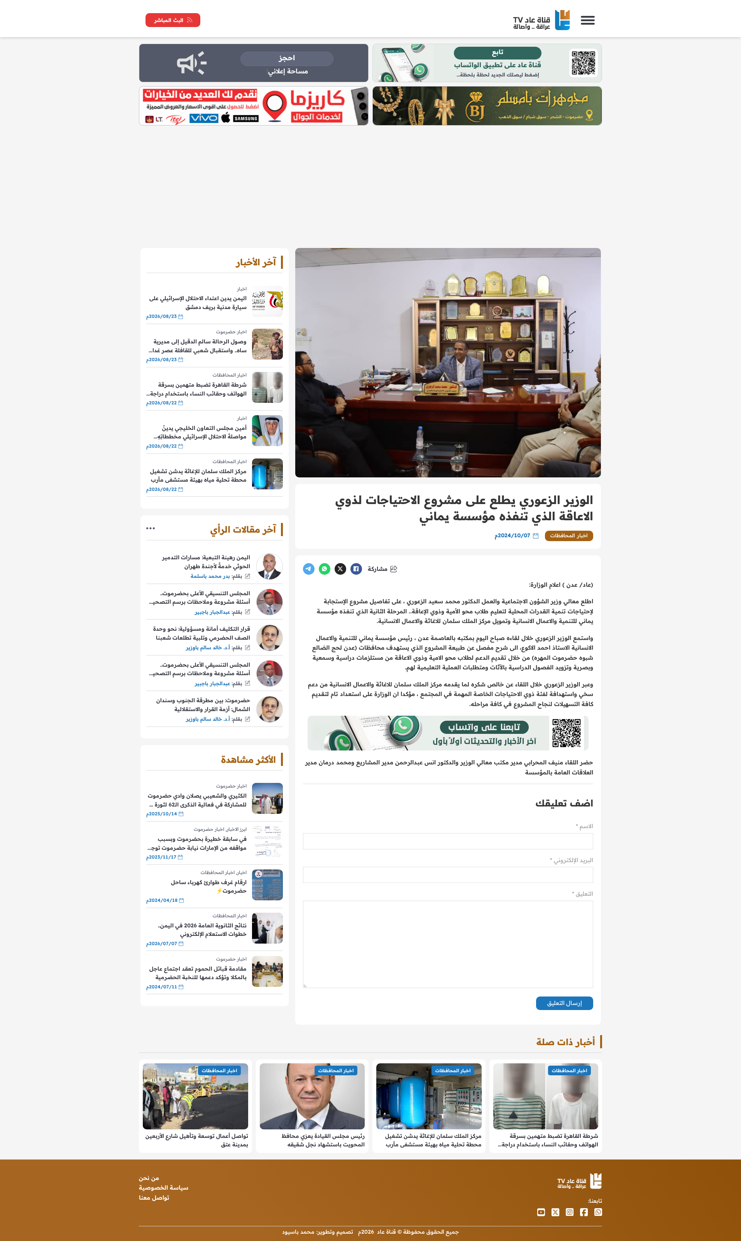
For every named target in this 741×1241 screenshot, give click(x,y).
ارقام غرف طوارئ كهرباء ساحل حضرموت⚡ (209, 886)
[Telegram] (309, 569)
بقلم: (237, 576)
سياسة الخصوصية (163, 1187)
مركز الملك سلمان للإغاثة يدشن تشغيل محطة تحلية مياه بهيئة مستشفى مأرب (198, 475)
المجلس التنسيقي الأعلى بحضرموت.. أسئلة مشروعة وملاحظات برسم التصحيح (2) (199, 669)
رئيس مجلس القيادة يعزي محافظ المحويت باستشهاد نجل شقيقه (323, 1140)
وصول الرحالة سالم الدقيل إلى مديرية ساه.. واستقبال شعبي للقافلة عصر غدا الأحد (199, 346)
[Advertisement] (370, 183)
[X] (340, 569)
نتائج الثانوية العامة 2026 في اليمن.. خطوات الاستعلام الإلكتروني (202, 929)
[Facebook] (356, 569)
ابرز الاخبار (237, 829)
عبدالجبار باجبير (212, 612)
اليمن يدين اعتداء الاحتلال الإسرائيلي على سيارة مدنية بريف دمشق (198, 302)
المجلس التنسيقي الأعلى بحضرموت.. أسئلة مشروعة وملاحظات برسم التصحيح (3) (199, 598)
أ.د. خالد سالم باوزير (208, 647)
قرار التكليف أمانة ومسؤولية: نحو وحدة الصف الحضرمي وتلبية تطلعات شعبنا (201, 633)
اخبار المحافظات (569, 535)
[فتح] (588, 20)
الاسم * (584, 826)
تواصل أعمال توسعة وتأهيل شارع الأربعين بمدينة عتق (196, 1140)
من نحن (149, 1178)
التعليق (582, 893)
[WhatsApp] (324, 569)
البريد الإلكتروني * (571, 860)
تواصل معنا (154, 1197)
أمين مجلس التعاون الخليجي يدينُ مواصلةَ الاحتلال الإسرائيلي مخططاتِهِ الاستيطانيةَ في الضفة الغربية (202, 432)
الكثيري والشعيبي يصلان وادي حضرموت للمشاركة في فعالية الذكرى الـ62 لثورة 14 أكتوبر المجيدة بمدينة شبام (197, 800)
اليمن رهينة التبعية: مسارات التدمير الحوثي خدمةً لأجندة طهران (206, 561)
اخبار (242, 289)
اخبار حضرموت (231, 331)
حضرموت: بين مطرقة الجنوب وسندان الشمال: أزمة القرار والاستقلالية (203, 704)
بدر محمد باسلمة (210, 576)
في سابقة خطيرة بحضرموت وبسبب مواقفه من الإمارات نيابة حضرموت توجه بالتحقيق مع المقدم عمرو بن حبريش (197, 843)
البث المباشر (168, 20)
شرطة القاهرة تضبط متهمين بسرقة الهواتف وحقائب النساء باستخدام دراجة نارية (198, 389)
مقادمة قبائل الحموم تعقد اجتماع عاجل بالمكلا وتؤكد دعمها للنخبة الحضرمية (198, 973)
